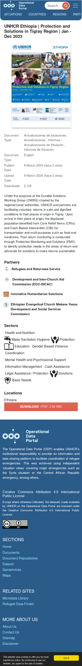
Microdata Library (15, 598)
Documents (11, 552)
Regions (59, 14)
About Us (9, 626)
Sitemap (9, 637)
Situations (13, 14)
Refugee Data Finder (18, 603)
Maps (7, 575)
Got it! (66, 657)
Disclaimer (11, 643)
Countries (37, 14)
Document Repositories (20, 558)
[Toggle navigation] (75, 5)
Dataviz (8, 563)
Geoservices (12, 569)
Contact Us (11, 632)
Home (7, 546)
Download (41, 406)
